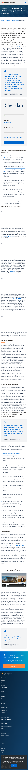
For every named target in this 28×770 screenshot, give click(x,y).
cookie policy (18, 761)
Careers (3, 696)
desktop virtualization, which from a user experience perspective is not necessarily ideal (14, 169)
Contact (3, 703)
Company (8, 20)
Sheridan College (19, 46)
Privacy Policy (4, 753)
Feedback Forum (4, 714)
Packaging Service (5, 717)
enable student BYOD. (16, 298)
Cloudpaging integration (8, 236)
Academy (3, 712)
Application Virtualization (6, 726)
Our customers (15, 20)
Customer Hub (4, 710)
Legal (2, 750)
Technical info (4, 687)
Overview (3, 680)
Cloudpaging (12, 271)
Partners (3, 748)
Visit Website (14, 142)
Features (3, 682)
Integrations (3, 685)
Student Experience (5, 733)
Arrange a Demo (14, 666)
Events (2, 701)
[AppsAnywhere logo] (8, 2)
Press (2, 698)
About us (3, 694)
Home (2, 20)
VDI (2, 731)
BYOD (2, 728)
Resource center (5, 735)
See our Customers (6, 719)
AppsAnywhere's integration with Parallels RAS (12, 545)
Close (14, 765)
